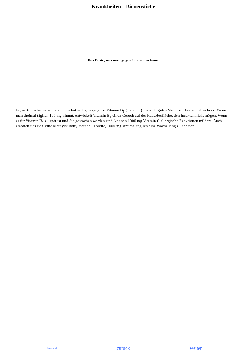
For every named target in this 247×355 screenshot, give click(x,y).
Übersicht (51, 348)
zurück (123, 348)
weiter (196, 348)
